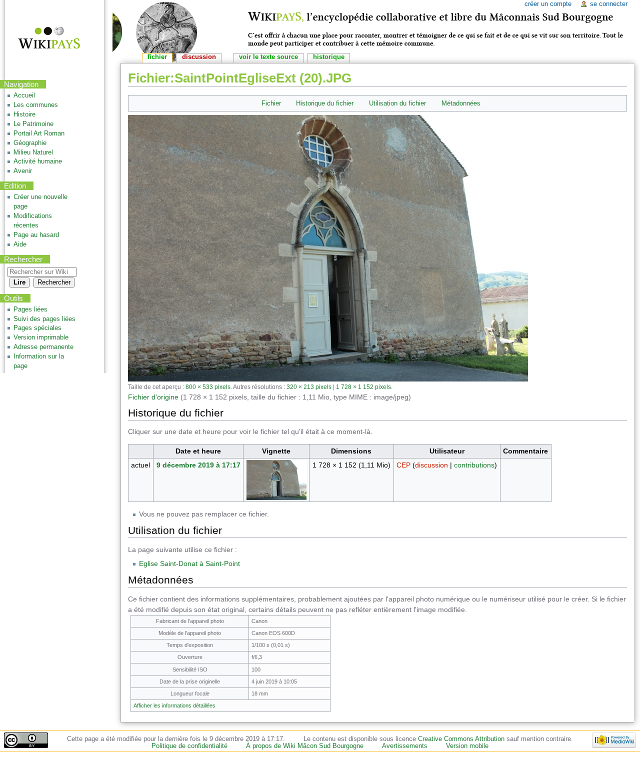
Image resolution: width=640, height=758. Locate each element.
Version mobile (467, 746)
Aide (20, 244)
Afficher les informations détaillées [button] (175, 705)
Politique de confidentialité (190, 746)
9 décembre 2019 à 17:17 (198, 465)
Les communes (36, 105)
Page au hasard (36, 235)
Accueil (24, 95)
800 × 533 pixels (208, 387)
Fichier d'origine (153, 397)
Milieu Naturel (33, 152)
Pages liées (31, 309)
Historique (328, 57)
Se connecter (609, 4)
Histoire (25, 114)
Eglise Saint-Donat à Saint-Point (189, 564)
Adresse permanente (44, 347)
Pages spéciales (38, 328)
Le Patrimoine (34, 124)
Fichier (271, 103)
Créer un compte (548, 4)
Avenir (23, 171)
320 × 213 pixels (309, 387)
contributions (474, 465)
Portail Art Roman (39, 133)
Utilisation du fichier (397, 103)
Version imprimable (41, 337)
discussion (431, 465)
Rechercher (23, 259)
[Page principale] (43, 39)
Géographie (30, 143)
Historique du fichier (325, 103)
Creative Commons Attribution (461, 739)
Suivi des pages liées (45, 319)
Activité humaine (38, 161)
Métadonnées (461, 103)
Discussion (199, 57)
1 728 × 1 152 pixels (363, 387)
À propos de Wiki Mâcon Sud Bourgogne (305, 746)
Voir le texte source (268, 57)
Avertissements (405, 746)
